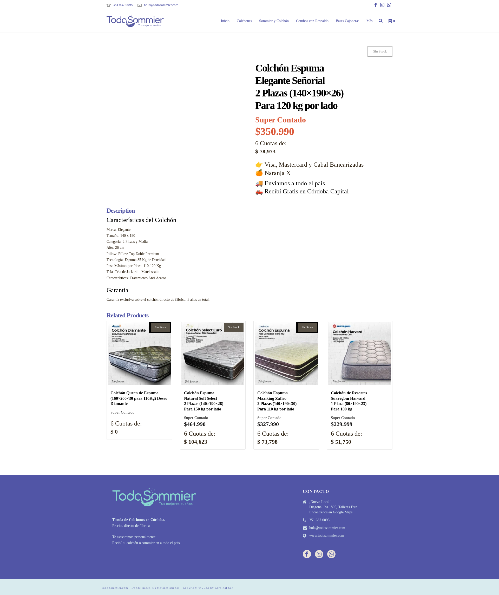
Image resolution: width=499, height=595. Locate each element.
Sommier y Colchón (274, 21)
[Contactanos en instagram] (319, 554)
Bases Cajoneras (347, 21)
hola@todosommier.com (161, 5)
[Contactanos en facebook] (307, 554)
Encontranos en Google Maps (330, 512)
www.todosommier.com (326, 536)
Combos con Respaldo (312, 21)
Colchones (244, 21)
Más (369, 21)
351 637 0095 (123, 5)
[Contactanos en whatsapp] (331, 554)
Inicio (225, 21)
